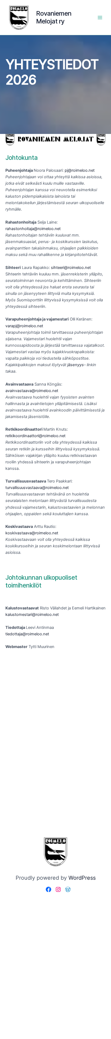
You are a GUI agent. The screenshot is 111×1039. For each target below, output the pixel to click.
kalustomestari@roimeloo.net (32, 614)
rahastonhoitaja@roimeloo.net (33, 228)
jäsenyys (75, 364)
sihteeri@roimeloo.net (71, 267)
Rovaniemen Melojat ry (53, 17)
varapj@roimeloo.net (24, 325)
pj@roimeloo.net (80, 170)
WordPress (82, 878)
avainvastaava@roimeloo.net (31, 390)
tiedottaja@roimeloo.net (27, 634)
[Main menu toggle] (100, 17)
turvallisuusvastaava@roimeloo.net (37, 487)
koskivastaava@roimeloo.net (31, 533)
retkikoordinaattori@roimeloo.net (35, 435)
